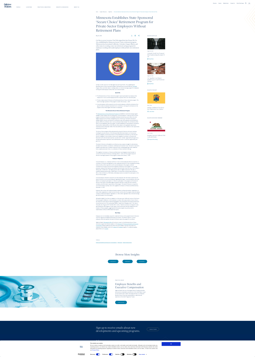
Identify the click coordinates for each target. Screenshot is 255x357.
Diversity (215, 3)
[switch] (111, 354)
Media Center (226, 3)
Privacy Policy (95, 350)
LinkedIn (106, 228)
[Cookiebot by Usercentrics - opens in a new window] (81, 354)
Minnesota (119, 224)
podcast (120, 227)
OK (171, 344)
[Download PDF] (131, 35)
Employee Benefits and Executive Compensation (106, 242)
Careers (219, 3)
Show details (142, 354)
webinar (115, 227)
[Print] (135, 35)
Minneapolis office (108, 222)
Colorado (135, 86)
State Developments (127, 242)
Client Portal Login (240, 3)
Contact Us (232, 3)
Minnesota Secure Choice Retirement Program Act (109, 114)
